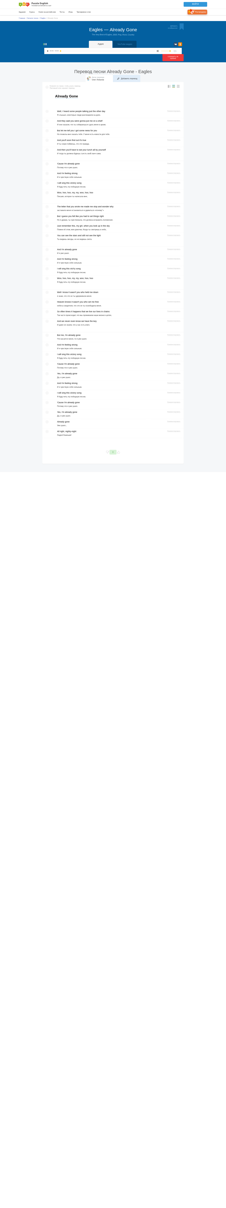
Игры (71, 12)
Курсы (32, 12)
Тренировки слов (84, 12)
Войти (195, 4)
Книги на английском (47, 12)
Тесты (62, 12)
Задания (22, 12)
